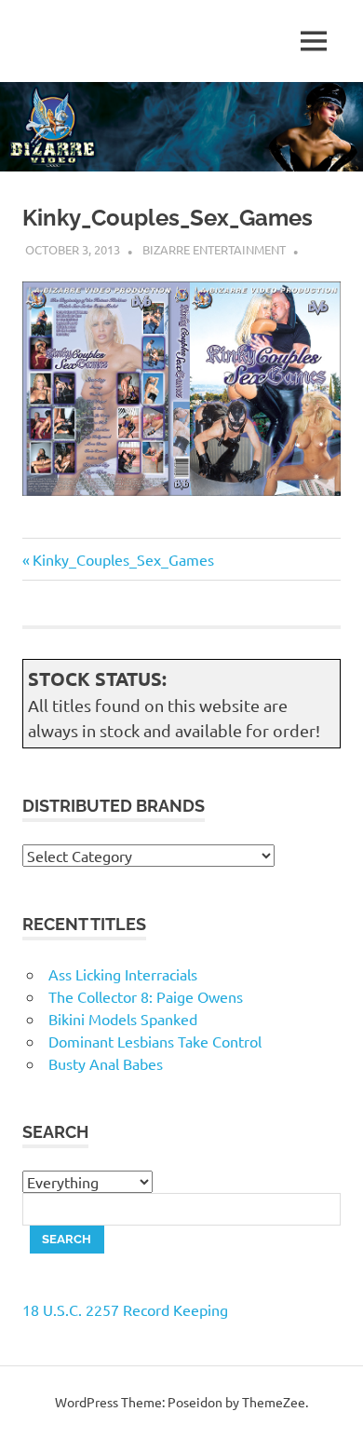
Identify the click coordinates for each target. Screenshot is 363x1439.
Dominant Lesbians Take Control (155, 1041)
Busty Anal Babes (105, 1063)
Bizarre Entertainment (214, 249)
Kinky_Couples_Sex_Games (123, 559)
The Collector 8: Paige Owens (145, 996)
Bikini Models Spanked (122, 1018)
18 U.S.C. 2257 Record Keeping (125, 1309)
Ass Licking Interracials (122, 974)
